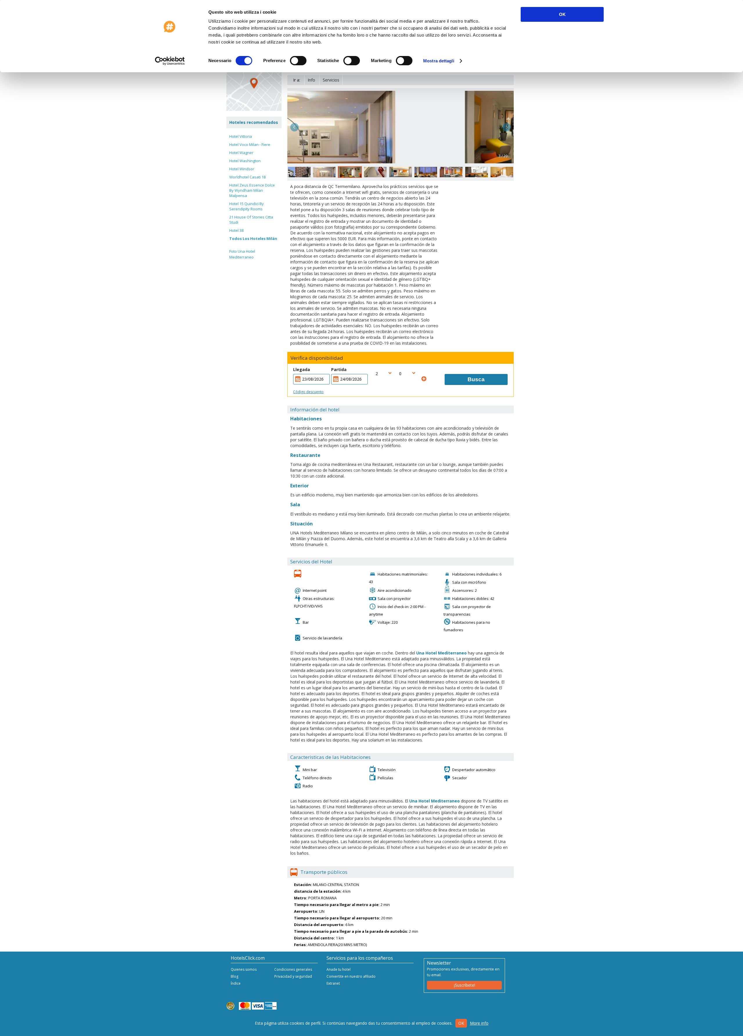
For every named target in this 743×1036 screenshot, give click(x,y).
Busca (476, 379)
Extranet (333, 983)
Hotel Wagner (241, 152)
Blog (234, 976)
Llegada (301, 369)
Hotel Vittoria (240, 136)
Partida (339, 369)
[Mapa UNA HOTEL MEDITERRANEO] (254, 83)
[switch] (298, 60)
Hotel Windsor (241, 168)
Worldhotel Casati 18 (247, 177)
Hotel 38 (236, 230)
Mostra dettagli (438, 60)
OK (562, 14)
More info (479, 1023)
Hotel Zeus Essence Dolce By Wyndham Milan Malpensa (252, 190)
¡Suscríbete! (464, 985)
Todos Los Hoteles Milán (253, 238)
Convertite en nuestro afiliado (351, 976)
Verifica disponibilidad (317, 358)
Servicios (331, 80)
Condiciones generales (293, 969)
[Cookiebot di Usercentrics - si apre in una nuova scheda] (170, 61)
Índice (236, 983)
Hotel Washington (245, 160)
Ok (461, 1023)
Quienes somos (244, 969)
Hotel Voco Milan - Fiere (249, 144)
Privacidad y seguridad (293, 976)
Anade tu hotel (339, 969)
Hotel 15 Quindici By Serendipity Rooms (246, 206)
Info (311, 80)
